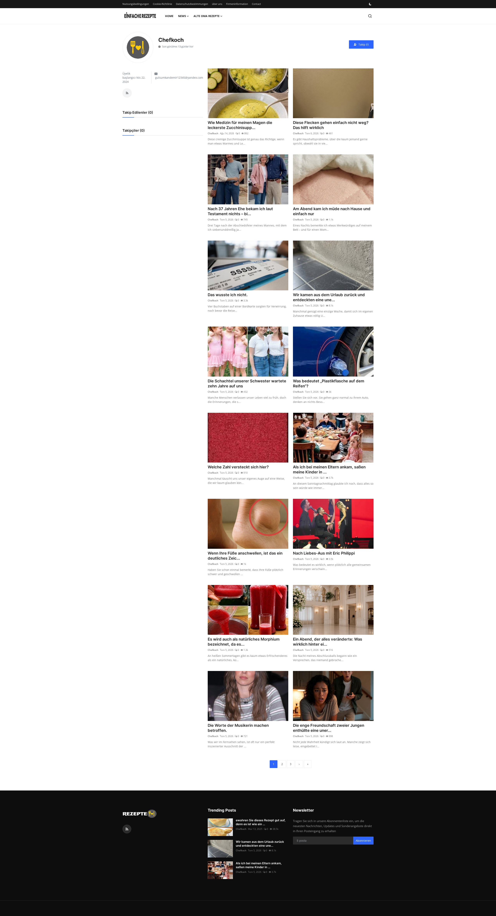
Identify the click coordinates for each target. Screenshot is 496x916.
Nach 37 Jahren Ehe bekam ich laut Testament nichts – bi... (240, 211)
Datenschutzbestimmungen (192, 4)
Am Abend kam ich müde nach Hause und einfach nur (331, 211)
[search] (370, 16)
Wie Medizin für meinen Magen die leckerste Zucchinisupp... (240, 125)
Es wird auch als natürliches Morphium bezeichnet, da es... (244, 642)
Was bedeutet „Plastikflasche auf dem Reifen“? (328, 383)
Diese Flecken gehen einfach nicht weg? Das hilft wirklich (331, 125)
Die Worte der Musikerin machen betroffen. (238, 728)
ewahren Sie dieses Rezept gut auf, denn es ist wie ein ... (260, 822)
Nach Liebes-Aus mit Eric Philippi (324, 553)
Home (169, 16)
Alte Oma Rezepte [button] (207, 16)
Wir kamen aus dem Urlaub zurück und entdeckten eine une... (329, 297)
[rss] (126, 829)
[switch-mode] (371, 4)
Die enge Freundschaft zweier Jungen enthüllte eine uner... (328, 728)
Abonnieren (363, 840)
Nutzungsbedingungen (135, 4)
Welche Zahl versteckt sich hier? (238, 467)
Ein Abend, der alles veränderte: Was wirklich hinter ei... (327, 642)
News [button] (182, 16)
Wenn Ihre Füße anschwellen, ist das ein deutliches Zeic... (245, 556)
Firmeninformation (237, 4)
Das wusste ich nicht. (228, 294)
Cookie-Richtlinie (162, 4)
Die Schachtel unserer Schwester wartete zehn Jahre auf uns (247, 383)
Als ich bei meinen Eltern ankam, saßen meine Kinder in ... (329, 469)
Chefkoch (213, 133)
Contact (256, 4)
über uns (217, 4)
